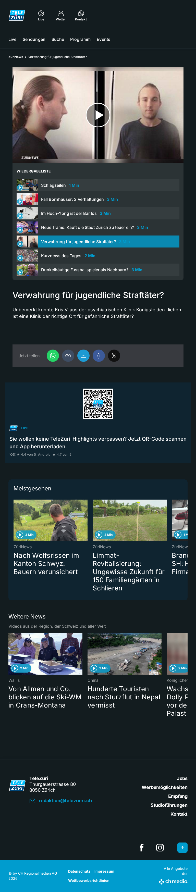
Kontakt (179, 814)
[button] (68, 356)
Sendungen (34, 39)
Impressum (104, 871)
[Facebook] (99, 356)
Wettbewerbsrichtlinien (88, 880)
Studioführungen (169, 805)
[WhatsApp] (53, 356)
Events (103, 39)
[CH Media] (173, 881)
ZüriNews (15, 57)
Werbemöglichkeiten (165, 787)
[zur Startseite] (17, 15)
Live (12, 39)
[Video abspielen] (98, 115)
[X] (114, 356)
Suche (58, 39)
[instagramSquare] (160, 848)
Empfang (178, 796)
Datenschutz (79, 871)
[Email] (83, 356)
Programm (80, 39)
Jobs (182, 778)
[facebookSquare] (142, 848)
